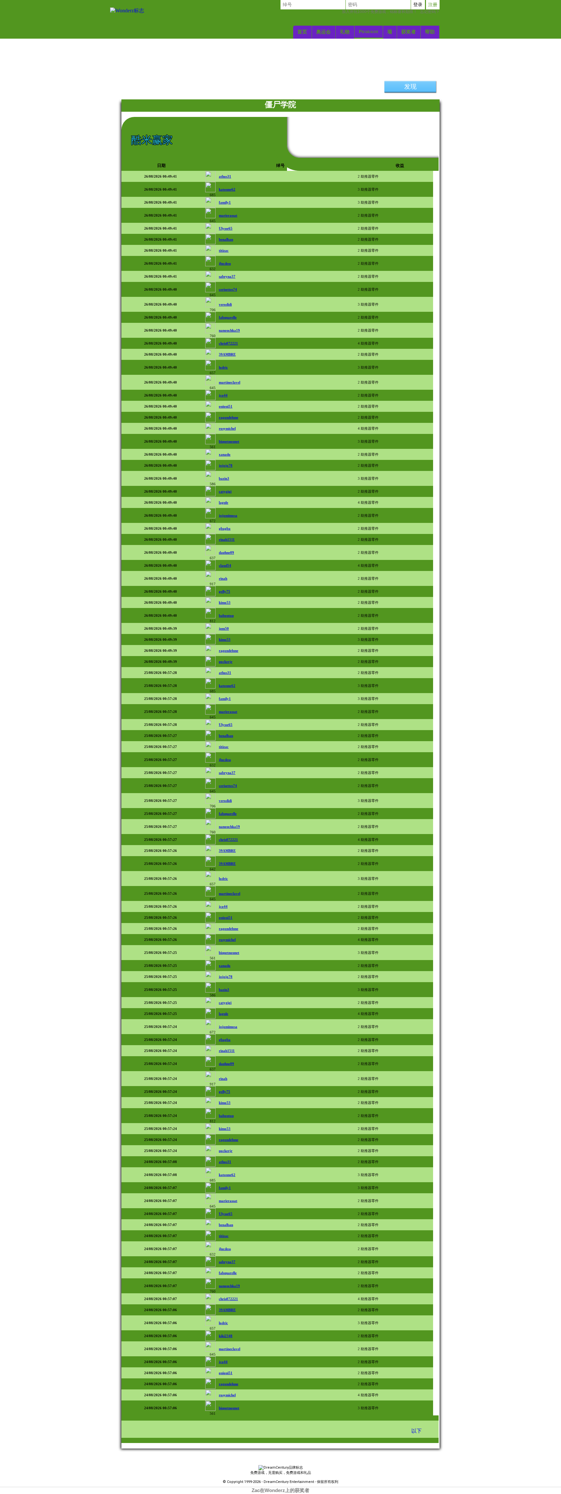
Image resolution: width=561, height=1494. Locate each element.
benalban (226, 239)
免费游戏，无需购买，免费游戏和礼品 (280, 1473)
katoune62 (227, 189)
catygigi (225, 491)
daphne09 (226, 552)
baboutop (226, 615)
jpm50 (224, 628)
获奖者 (408, 31)
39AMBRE (227, 354)
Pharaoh (368, 31)
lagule (223, 502)
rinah (223, 578)
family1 (225, 202)
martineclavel (229, 382)
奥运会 (323, 31)
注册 (432, 4)
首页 (302, 31)
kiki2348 (225, 1336)
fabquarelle (228, 317)
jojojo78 (225, 465)
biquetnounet (229, 441)
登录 (417, 4)
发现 (410, 86)
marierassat (228, 215)
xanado (225, 454)
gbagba (225, 528)
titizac (224, 250)
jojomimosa (228, 515)
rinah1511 (227, 539)
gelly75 (224, 591)
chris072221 (228, 343)
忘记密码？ (391, 11)
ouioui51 (225, 406)
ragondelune (228, 417)
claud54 (225, 565)
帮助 (430, 31)
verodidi (225, 304)
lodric (223, 367)
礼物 (345, 31)
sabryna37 (227, 276)
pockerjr (225, 662)
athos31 (225, 176)
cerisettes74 (228, 289)
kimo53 (225, 602)
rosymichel (227, 428)
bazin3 (224, 478)
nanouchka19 (229, 330)
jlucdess (225, 263)
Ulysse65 (225, 228)
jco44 (223, 395)
